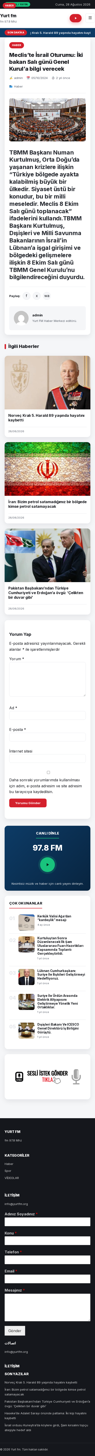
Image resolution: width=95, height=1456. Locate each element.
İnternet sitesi (20, 751)
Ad (13, 708)
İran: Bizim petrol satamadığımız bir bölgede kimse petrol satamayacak (47, 504)
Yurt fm (8, 15)
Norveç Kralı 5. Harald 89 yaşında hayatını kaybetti (41, 1382)
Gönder (14, 1330)
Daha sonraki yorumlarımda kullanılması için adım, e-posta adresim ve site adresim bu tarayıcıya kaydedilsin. (45, 786)
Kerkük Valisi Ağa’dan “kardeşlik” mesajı (54, 918)
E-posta (17, 729)
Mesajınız (15, 1290)
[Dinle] (47, 864)
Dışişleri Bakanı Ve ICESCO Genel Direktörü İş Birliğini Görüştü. (58, 1028)
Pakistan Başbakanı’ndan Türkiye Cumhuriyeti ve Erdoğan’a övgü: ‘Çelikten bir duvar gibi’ (45, 593)
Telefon (13, 1252)
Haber (16, 45)
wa (46, 295)
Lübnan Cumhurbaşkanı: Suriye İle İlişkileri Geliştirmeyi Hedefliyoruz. (61, 974)
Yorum (16, 659)
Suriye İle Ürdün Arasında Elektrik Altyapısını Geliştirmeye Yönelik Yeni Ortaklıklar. (57, 1001)
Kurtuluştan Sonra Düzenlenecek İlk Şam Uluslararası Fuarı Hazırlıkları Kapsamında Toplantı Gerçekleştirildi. (60, 946)
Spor (8, 1171)
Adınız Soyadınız (21, 1214)
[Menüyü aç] (90, 18)
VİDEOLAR (12, 1178)
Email (11, 1271)
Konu (11, 1233)
